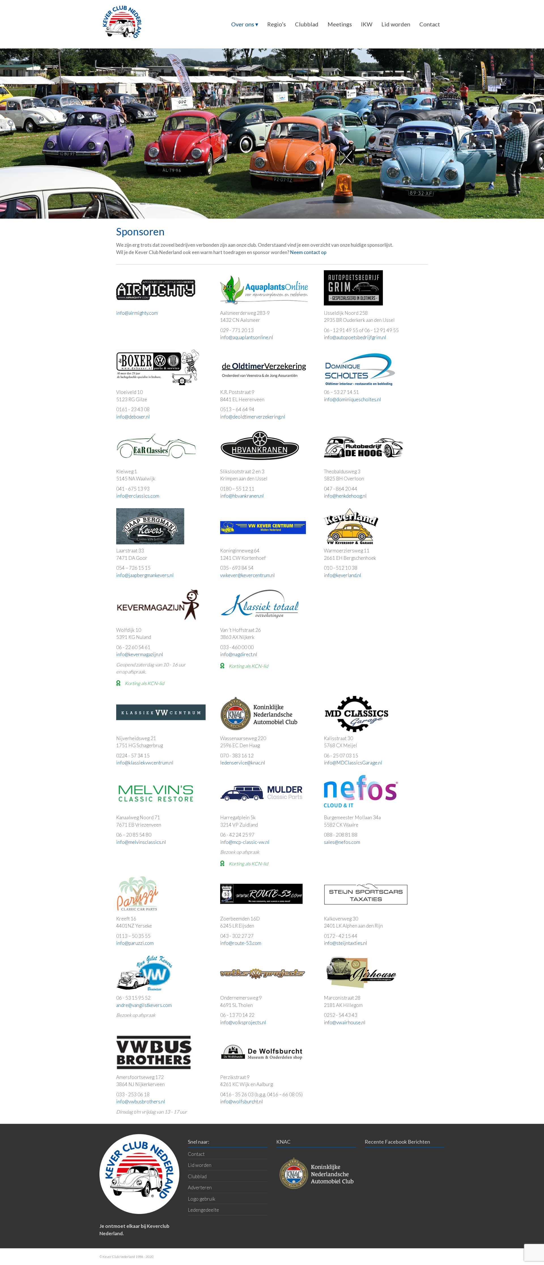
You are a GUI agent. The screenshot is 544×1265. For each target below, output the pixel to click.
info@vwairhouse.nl (345, 1022)
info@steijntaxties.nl (345, 943)
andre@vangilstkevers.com (144, 1005)
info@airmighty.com (137, 313)
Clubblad (306, 24)
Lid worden (395, 24)
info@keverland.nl (342, 575)
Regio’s (276, 24)
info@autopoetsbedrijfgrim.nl (355, 337)
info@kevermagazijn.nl (139, 654)
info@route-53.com (240, 943)
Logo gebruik (201, 1199)
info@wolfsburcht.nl (241, 1102)
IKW (366, 24)
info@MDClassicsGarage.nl (353, 763)
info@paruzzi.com (135, 943)
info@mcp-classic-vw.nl (244, 842)
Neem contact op (308, 252)
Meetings (340, 24)
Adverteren (200, 1187)
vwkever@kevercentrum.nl (247, 575)
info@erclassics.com (137, 496)
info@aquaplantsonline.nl (246, 337)
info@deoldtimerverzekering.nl (252, 417)
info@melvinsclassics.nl (141, 842)
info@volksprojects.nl (243, 1022)
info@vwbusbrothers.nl (140, 1102)
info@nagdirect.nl (238, 654)
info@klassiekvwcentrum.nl (144, 763)
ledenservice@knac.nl (242, 763)
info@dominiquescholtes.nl (352, 399)
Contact (429, 24)
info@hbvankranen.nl (242, 496)
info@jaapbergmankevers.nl (145, 575)
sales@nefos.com (342, 842)
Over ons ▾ (244, 24)
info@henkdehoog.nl (345, 496)
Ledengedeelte (203, 1210)
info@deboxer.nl (133, 417)
